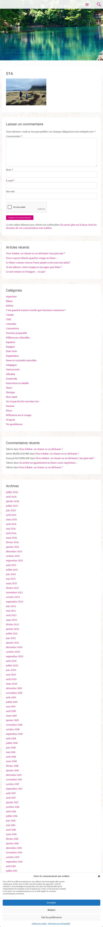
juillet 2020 (12, 665)
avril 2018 (11, 756)
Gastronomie (13, 369)
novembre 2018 (14, 724)
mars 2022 (11, 620)
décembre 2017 (14, 775)
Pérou (9, 410)
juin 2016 (11, 820)
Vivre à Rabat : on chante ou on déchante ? (41, 449)
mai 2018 (10, 752)
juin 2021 (11, 638)
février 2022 (12, 624)
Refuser (51, 910)
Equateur (10, 342)
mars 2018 (11, 761)
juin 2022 (11, 606)
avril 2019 (11, 711)
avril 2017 (11, 797)
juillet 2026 (12, 492)
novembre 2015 (14, 852)
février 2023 (12, 588)
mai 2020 (11, 674)
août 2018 (11, 738)
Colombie (11, 324)
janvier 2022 (12, 629)
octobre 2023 (13, 556)
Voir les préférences (51, 917)
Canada (10, 314)
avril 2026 (11, 496)
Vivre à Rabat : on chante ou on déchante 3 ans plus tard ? (35, 253)
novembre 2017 (14, 779)
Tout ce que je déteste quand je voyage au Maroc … (32, 258)
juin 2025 (11, 510)
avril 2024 (11, 533)
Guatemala (11, 378)
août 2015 (11, 866)
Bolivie (9, 305)
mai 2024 (11, 528)
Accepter (51, 902)
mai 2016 (10, 825)
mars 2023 (11, 583)
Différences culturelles (18, 337)
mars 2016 (11, 834)
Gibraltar (10, 374)
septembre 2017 (14, 788)
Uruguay (10, 419)
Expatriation (12, 355)
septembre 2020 (14, 656)
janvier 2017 (12, 802)
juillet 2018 (11, 743)
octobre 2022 (13, 597)
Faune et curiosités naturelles (21, 360)
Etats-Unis (11, 351)
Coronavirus (12, 328)
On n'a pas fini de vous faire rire (22, 401)
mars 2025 (11, 519)
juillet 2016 (11, 816)
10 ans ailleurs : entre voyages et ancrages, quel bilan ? (34, 267)
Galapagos (11, 365)
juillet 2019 (11, 702)
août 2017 (11, 793)
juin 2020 (11, 670)
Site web (10, 191)
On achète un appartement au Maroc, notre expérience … (48, 462)
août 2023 (11, 565)
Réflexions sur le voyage (18, 415)
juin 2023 (11, 574)
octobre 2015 (12, 857)
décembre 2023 (14, 551)
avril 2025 (11, 515)
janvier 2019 (12, 720)
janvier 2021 (12, 642)
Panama (10, 406)
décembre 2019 (14, 688)
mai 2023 (10, 578)
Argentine (11, 296)
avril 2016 (11, 829)
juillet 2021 (12, 633)
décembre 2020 (14, 647)
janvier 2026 (12, 501)
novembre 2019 (14, 693)
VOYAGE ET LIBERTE (25, 4)
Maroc (9, 387)
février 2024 (12, 542)
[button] (99, 876)
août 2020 (11, 661)
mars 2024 (11, 537)
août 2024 (11, 524)
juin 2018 (11, 747)
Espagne (10, 346)
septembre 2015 (14, 861)
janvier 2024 (12, 547)
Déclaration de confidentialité (59, 924)
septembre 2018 (14, 734)
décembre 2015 (14, 848)
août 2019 (11, 697)
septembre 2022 (14, 601)
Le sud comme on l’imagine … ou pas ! (25, 271)
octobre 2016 (12, 807)
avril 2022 (11, 615)
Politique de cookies (39, 924)
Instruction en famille (17, 383)
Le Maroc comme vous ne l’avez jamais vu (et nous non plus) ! (38, 262)
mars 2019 (11, 715)
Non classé (11, 397)
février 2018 (12, 766)
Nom (9, 169)
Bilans (9, 301)
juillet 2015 (11, 870)
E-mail (10, 180)
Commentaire (14, 136)
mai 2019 (10, 706)
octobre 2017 (12, 784)
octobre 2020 (13, 651)
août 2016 (11, 811)
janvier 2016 (12, 843)
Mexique (10, 392)
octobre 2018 (12, 729)
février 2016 (12, 839)
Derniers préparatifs (16, 333)
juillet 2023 (12, 569)
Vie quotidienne (14, 424)
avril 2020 (11, 679)
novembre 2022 (14, 592)
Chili (8, 319)
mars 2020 (11, 683)
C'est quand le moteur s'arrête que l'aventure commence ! (36, 310)
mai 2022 (11, 610)
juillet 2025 (12, 505)
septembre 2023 (14, 560)
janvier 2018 (12, 770)
